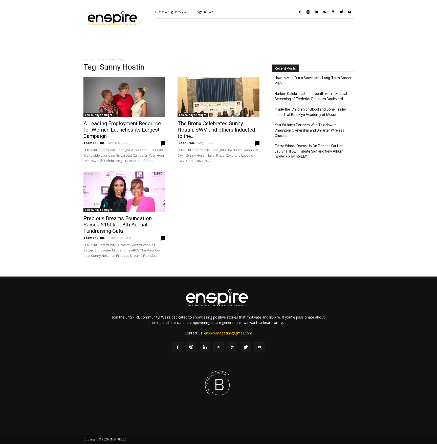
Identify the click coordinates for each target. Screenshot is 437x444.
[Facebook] (299, 11)
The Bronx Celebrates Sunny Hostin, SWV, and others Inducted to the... (216, 129)
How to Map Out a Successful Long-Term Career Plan (313, 80)
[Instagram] (308, 11)
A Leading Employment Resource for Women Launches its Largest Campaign (122, 129)
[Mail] (325, 11)
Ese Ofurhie (186, 143)
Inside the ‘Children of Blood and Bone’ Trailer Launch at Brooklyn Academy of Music (310, 112)
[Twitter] (341, 11)
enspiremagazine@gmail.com (228, 333)
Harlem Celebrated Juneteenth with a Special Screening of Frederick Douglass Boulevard (311, 96)
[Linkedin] (316, 11)
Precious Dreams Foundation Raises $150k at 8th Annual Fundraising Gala (117, 224)
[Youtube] (350, 11)
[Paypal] (333, 11)
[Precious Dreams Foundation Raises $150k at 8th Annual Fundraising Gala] (124, 192)
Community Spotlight (98, 115)
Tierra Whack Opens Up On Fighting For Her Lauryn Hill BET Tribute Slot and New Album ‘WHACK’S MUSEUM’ (309, 151)
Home (87, 59)
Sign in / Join (205, 12)
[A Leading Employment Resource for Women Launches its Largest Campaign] (124, 97)
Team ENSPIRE (94, 143)
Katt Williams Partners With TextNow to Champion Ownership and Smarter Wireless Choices (309, 130)
